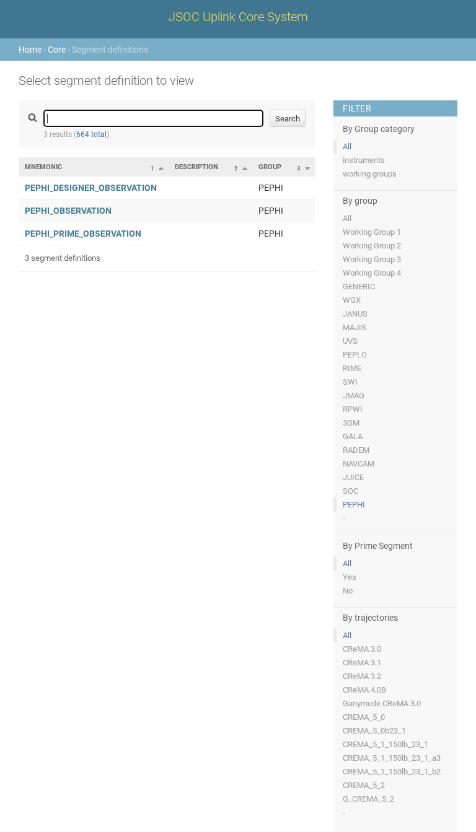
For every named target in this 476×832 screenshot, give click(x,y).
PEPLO (355, 354)
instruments (364, 160)
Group (269, 167)
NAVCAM (358, 463)
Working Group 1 (372, 232)
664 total (91, 134)
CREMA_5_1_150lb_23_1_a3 (392, 758)
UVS (350, 341)
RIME (352, 368)
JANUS (355, 313)
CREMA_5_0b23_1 (374, 730)
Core (57, 50)
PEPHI (354, 504)
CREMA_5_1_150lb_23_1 (385, 744)
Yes (349, 577)
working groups (370, 173)
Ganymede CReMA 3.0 (382, 703)
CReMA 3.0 (362, 649)
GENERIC (359, 286)
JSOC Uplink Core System (238, 16)
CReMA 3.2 (362, 676)
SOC (350, 491)
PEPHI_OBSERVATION (68, 211)
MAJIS (354, 327)
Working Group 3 (372, 259)
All (347, 146)
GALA (353, 436)
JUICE (353, 477)
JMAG (353, 395)
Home (30, 50)
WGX (352, 300)
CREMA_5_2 (364, 785)
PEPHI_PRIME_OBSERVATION (83, 234)
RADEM (356, 450)
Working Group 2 (372, 245)
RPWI (353, 409)
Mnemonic (43, 167)
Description (196, 167)
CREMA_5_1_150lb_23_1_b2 (392, 771)
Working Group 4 (372, 273)
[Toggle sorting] (161, 168)
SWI (350, 382)
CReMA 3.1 (362, 662)
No (348, 590)
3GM (351, 422)
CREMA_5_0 (364, 717)
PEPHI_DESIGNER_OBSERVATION (91, 188)
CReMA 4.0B (364, 689)
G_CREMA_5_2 (368, 799)
